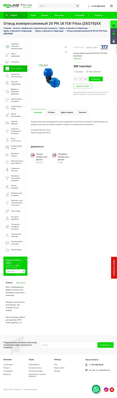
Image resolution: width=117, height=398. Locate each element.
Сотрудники (8, 371)
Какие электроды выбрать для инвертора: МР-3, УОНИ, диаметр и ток (15, 320)
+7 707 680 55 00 (98, 6)
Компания (7, 359)
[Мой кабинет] (111, 5)
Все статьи (20, 283)
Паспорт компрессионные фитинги (42, 157)
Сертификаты (34, 365)
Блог (56, 365)
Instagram (106, 389)
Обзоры (57, 371)
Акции (31, 359)
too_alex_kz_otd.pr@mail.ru (99, 370)
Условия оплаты (35, 368)
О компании (8, 365)
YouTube (112, 389)
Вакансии (7, 374)
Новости (6, 368)
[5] (83, 47)
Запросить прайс (114, 268)
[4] (81, 47)
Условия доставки (36, 371)
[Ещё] (110, 15)
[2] (77, 47)
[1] (74, 47)
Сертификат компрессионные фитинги (64, 157)
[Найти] (77, 6)
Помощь (57, 359)
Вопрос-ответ (59, 368)
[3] (79, 47)
